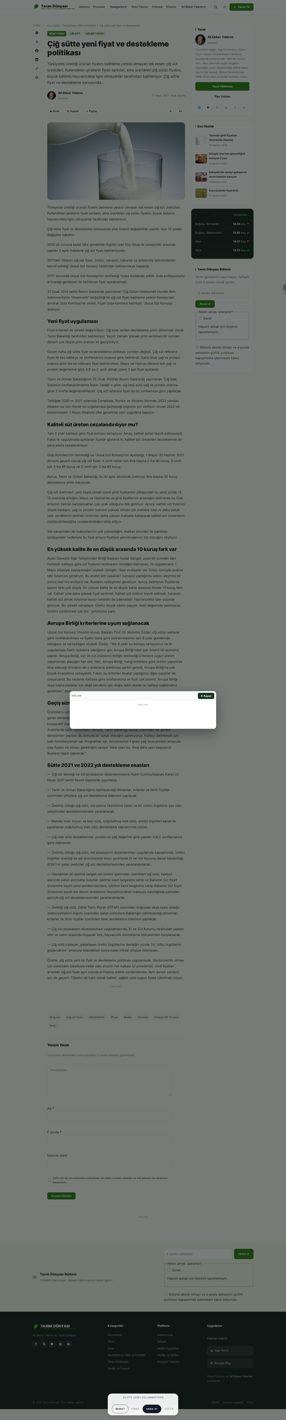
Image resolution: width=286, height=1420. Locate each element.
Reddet (120, 1409)
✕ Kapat (206, 695)
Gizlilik (169, 1408)
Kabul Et (152, 1409)
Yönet (135, 1409)
